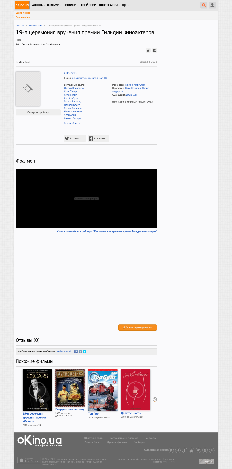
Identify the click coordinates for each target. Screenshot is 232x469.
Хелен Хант (70, 95)
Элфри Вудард (72, 101)
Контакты (150, 438)
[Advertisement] (86, 278)
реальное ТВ (99, 78)
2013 (73, 73)
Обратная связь (93, 438)
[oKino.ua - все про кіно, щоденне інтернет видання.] (23, 5)
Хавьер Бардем (73, 118)
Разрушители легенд (69, 409)
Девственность (131, 413)
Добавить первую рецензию (137, 327)
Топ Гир (93, 413)
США (66, 73)
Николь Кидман (73, 111)
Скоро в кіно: (23, 17)
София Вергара (73, 108)
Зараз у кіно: (23, 13)
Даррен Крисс (72, 105)
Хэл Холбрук (71, 98)
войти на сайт (64, 351)
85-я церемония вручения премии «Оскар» (34, 417)
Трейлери (88, 5)
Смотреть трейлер (38, 112)
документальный (81, 78)
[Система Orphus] (207, 460)
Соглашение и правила (124, 438)
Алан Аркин (70, 115)
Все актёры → (72, 123)
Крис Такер (70, 91)
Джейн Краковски (74, 88)
